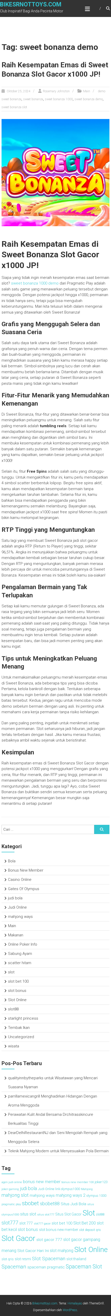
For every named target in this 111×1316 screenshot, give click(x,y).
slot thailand (76, 1259)
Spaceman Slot (84, 1266)
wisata (13, 1046)
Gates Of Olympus (23, 889)
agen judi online (12, 1182)
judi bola (15, 898)
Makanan (15, 935)
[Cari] (101, 829)
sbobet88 (50, 1203)
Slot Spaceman (48, 1259)
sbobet (30, 1203)
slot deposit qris (90, 1230)
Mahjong (87, 1189)
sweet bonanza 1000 (59, 99)
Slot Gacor (18, 1238)
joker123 (101, 1182)
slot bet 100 (18, 981)
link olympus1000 (67, 1189)
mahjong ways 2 (70, 1195)
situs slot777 (45, 1214)
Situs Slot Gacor (68, 1214)
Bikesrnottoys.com (30, 4)
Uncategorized (21, 1037)
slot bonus (17, 990)
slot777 (10, 1223)
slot (11, 972)
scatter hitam (19, 963)
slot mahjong (61, 1250)
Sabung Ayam (20, 953)
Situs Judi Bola (73, 1204)
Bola (11, 861)
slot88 (13, 1009)
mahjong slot (15, 1195)
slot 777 (26, 1223)
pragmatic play (11, 1204)
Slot (89, 1213)
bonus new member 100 (77, 1182)
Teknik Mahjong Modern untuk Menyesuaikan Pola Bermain (58, 1151)
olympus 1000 (96, 1196)
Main (86, 91)
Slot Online (17, 1000)
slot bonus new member (58, 1230)
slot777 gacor (42, 1223)
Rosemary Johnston (56, 91)
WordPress (70, 1310)
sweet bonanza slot (14, 107)
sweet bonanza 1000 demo (35, 283)
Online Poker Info (22, 944)
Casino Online (19, 879)
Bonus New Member (25, 870)
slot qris (8, 1259)
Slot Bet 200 (84, 1223)
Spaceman (14, 1267)
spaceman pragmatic (46, 1267)
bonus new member (41, 1181)
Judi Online (17, 907)
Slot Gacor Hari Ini (33, 1250)
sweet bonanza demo (89, 99)
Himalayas (75, 1303)
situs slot (28, 1214)
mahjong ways (20, 916)
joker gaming (10, 1189)
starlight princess (23, 1018)
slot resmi (23, 1259)
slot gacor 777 (49, 1239)
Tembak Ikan (19, 1027)
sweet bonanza (33, 99)
